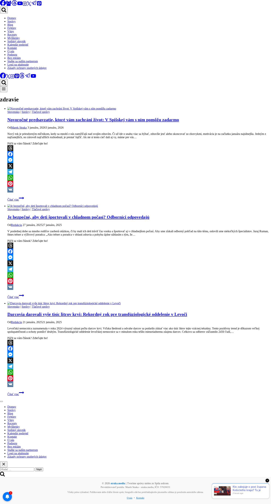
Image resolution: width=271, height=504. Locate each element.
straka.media (118, 483)
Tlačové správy (41, 111)
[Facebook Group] (8, 4)
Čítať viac (15, 199)
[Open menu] (3, 89)
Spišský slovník (16, 41)
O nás (10, 51)
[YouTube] (19, 4)
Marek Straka (19, 127)
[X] (29, 4)
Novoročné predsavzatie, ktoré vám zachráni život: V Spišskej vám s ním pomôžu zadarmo (93, 119)
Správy (11, 21)
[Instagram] (24, 4)
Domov (11, 18)
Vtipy (10, 31)
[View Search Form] (4, 10)
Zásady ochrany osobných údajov (27, 67)
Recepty (12, 34)
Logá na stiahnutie (18, 64)
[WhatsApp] (139, 178)
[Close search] (3, 464)
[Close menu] (1, 401)
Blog (10, 24)
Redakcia (16, 225)
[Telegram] (34, 4)
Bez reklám (14, 57)
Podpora (12, 54)
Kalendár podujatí (17, 44)
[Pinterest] (39, 4)
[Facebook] (139, 154)
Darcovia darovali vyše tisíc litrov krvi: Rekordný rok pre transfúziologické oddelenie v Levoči (97, 314)
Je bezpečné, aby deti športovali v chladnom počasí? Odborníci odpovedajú (78, 217)
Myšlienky (13, 38)
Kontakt (12, 48)
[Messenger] (139, 160)
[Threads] (14, 4)
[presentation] (139, 108)
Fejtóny (11, 28)
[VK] (139, 190)
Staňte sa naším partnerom (22, 61)
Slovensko (13, 111)
